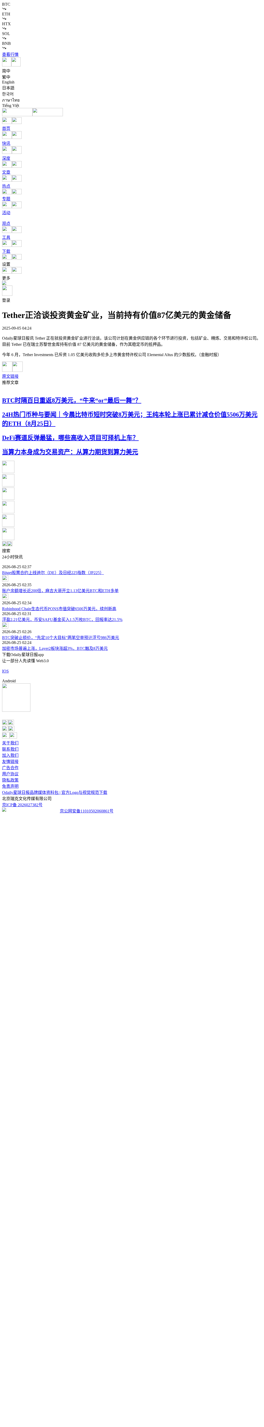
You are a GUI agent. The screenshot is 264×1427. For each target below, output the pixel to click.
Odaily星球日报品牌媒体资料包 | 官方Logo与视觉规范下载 (54, 792)
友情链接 (10, 761)
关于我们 (10, 743)
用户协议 (10, 774)
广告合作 (10, 768)
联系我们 (10, 749)
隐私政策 (10, 780)
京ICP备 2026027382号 (22, 805)
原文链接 (10, 376)
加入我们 (10, 755)
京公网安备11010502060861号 (86, 811)
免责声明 (10, 786)
